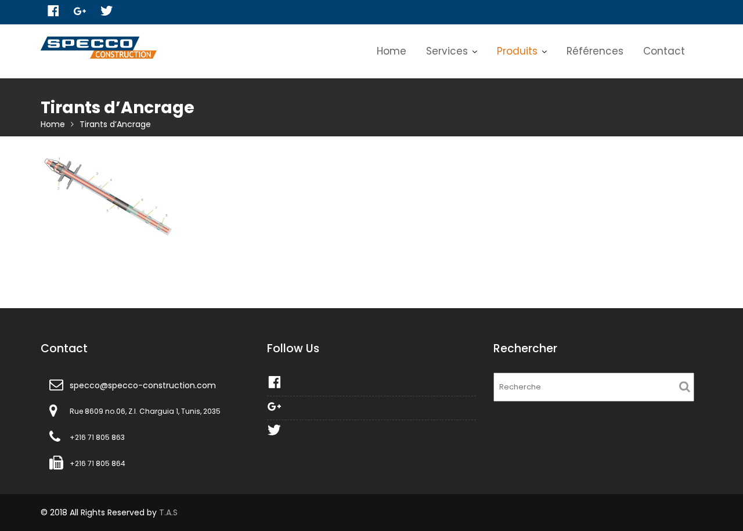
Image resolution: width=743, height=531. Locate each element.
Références (595, 51)
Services (447, 51)
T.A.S (168, 512)
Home (391, 51)
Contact (664, 51)
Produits (517, 51)
